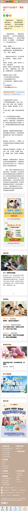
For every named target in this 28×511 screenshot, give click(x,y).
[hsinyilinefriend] (2, 503)
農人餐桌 (18, 479)
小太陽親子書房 (19, 475)
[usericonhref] (26, 1)
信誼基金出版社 (5, 473)
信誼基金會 (5, 446)
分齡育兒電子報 (5, 466)
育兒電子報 (2, 509)
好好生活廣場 (20, 471)
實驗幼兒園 (18, 448)
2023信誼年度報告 (6, 452)
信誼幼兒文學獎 (5, 480)
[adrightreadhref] (14, 384)
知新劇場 (18, 477)
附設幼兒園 (19, 446)
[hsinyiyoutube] (4, 503)
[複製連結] (10, 15)
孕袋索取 (7, 509)
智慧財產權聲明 (15, 495)
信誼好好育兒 (6, 490)
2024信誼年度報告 (6, 454)
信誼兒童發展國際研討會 (7, 448)
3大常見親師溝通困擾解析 (14, 219)
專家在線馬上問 (25, 509)
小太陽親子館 (19, 473)
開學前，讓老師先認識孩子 (11, 321)
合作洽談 (9, 495)
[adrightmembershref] (14, 353)
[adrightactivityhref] (14, 420)
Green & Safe (19, 481)
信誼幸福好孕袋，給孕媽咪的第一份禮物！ (14, 363)
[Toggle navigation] (2, 1)
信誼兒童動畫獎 (5, 482)
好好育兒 (4, 462)
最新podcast (15, 509)
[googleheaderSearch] (24, 1)
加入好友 (20, 509)
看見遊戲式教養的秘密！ (14, 243)
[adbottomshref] (14, 207)
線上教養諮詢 (5, 468)
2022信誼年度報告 (6, 450)
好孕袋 (3, 464)
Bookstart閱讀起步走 (6, 478)
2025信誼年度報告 (6, 456)
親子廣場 (11, 509)
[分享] (4, 15)
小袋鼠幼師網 (20, 451)
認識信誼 (3, 495)
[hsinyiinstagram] (7, 503)
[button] (18, 1)
